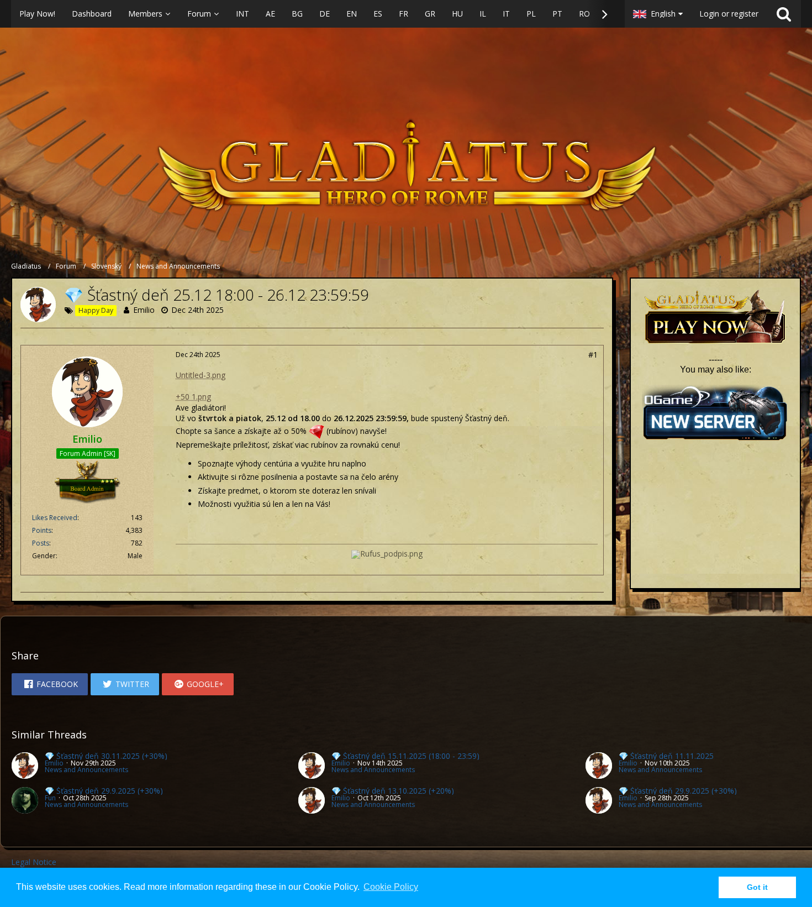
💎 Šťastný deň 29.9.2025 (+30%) (104, 790)
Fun (50, 798)
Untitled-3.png (200, 375)
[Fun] (25, 800)
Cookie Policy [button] (390, 887)
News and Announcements (86, 769)
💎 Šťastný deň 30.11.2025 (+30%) (106, 756)
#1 (593, 354)
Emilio (144, 310)
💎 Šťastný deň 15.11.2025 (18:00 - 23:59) (405, 756)
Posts (40, 543)
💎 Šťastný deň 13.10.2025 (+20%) (392, 790)
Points (41, 530)
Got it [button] (757, 887)
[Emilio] (25, 765)
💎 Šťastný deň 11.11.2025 (666, 756)
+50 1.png (193, 396)
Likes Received (54, 517)
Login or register (728, 13)
